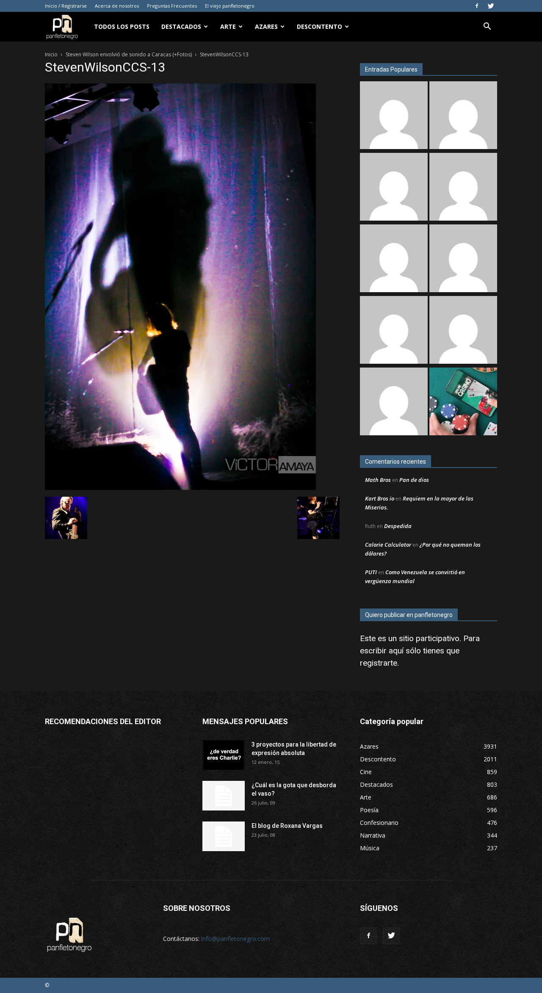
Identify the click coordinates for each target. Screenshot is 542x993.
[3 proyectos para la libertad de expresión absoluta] (223, 755)
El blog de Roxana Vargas (287, 825)
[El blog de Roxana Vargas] (463, 331)
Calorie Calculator (388, 544)
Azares (266, 26)
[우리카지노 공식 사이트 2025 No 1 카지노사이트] (394, 331)
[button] (487, 27)
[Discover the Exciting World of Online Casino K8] (463, 402)
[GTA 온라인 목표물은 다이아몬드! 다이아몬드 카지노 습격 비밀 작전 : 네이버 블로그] (394, 259)
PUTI (371, 572)
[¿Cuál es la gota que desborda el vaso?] (223, 795)
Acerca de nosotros (117, 6)
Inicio (51, 54)
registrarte (378, 663)
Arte (228, 26)
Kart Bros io (379, 498)
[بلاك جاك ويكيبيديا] (463, 188)
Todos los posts (121, 26)
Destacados (181, 26)
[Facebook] (476, 6)
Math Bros (378, 480)
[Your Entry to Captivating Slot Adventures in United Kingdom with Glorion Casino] (394, 402)
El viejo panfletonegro (229, 6)
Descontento (319, 26)
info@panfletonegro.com (235, 939)
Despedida (398, 526)
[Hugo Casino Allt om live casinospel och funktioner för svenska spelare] (463, 259)
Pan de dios (414, 480)
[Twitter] (490, 6)
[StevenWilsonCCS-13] (180, 487)
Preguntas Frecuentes (172, 6)
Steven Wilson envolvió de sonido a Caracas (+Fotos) (129, 54)
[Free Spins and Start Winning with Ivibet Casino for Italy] (394, 188)
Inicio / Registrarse (66, 6)
